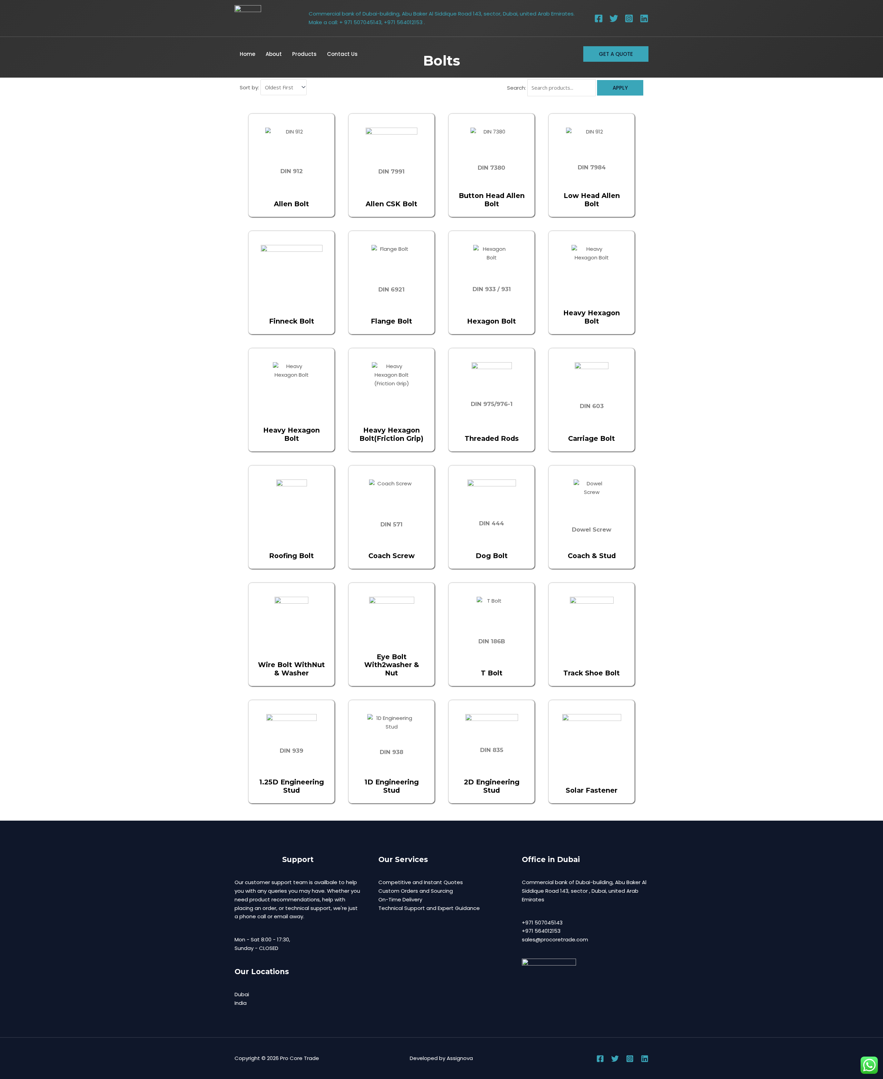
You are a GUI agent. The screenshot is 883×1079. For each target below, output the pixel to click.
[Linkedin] (644, 18)
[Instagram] (629, 18)
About (274, 54)
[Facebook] (598, 18)
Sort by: (249, 87)
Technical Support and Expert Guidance (429, 908)
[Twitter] (613, 18)
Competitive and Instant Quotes (420, 882)
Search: (516, 87)
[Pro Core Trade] (248, 18)
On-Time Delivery (400, 899)
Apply (620, 87)
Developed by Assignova (441, 1058)
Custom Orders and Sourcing (415, 890)
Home (247, 54)
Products (304, 54)
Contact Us (342, 54)
